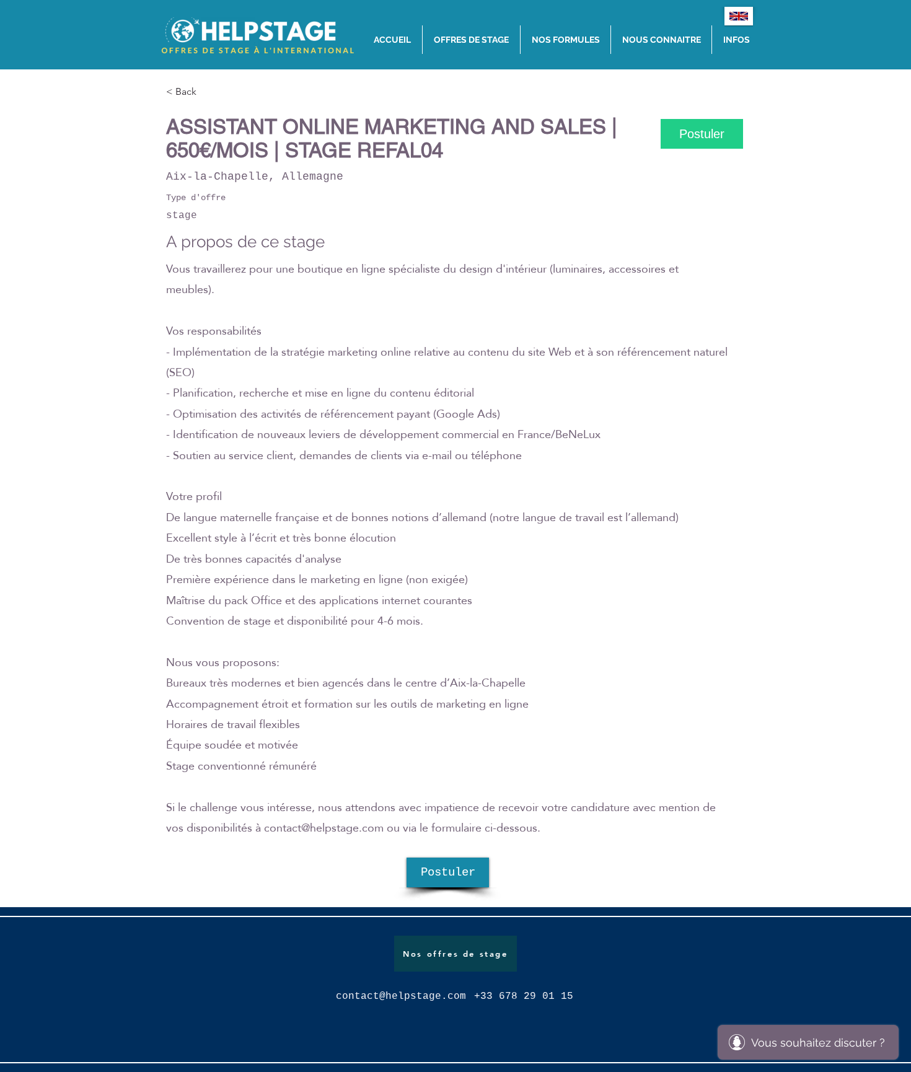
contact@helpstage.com (324, 827)
